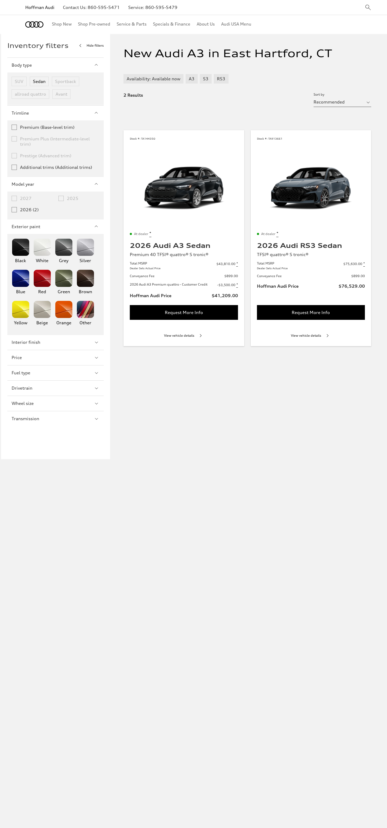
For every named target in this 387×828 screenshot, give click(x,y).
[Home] (34, 24)
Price (17, 357)
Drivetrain (22, 388)
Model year (23, 184)
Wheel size (23, 403)
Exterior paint (26, 226)
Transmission (25, 418)
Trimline (20, 113)
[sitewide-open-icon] (368, 7)
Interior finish (26, 342)
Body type (22, 65)
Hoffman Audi (39, 7)
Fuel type (21, 372)
